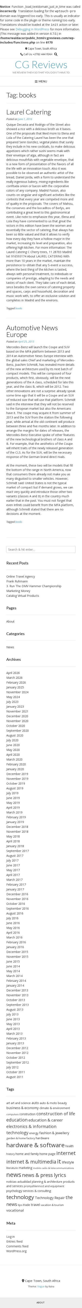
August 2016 (14, 913)
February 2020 (16, 764)
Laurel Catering (28, 112)
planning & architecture (47, 1182)
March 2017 (14, 880)
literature (12, 1168)
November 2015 (17, 957)
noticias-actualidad (18, 1182)
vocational (15, 1210)
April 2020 (13, 755)
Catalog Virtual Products (22, 596)
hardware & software (35, 1145)
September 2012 (17, 1062)
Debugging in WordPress (32, 29)
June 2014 (13, 966)
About (10, 621)
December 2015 (17, 952)
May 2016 (13, 928)
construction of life (55, 1113)
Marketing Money (18, 591)
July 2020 (12, 740)
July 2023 (12, 702)
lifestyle (68, 1162)
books (18, 308)
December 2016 (17, 894)
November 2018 (17, 832)
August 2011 (14, 1077)
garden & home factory (20, 1138)
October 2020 (15, 726)
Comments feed (17, 1246)
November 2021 (17, 711)
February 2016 (16, 942)
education (17, 1120)
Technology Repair (50, 1197)
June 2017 (13, 865)
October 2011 (15, 1072)
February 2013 (16, 1038)
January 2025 (15, 687)
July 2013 (12, 1014)
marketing (25, 1168)
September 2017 (17, 851)
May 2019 (13, 803)
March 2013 (14, 1034)
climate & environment (55, 1108)
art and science (21, 1103)
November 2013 (17, 995)
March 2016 (14, 937)
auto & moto (48, 1103)
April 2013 (13, 1029)
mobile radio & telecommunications (53, 1168)
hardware (42, 1138)
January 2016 (15, 947)
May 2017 (13, 870)
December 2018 (17, 827)
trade (26, 1205)
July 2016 (12, 918)
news (13, 1174)
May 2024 (13, 697)
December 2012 (17, 1048)
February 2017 (16, 884)
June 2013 (13, 1019)
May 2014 (13, 971)
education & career (45, 1120)
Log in (10, 1237)
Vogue (41, 1286)
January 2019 (15, 822)
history (10, 1154)
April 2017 (13, 875)
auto (35, 1103)
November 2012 (17, 1053)
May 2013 (13, 1024)
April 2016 (13, 933)
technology (20, 1197)
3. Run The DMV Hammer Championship (33, 586)
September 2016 (17, 908)
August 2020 (14, 735)
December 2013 (17, 990)
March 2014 (14, 976)
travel (35, 1204)
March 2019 (14, 812)
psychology (14, 1191)
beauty (62, 1103)
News (10, 647)
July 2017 (12, 860)
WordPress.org (16, 1251)
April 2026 (13, 673)
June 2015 (13, 961)
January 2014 (15, 985)
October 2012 (15, 1058)
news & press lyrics (44, 1174)
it (59, 1161)
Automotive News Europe (32, 330)
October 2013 (15, 1000)
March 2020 (14, 759)
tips (20, 1205)
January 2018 (15, 846)
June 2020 (13, 745)
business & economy (22, 1108)
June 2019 (13, 798)
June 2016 (13, 923)
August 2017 (14, 856)
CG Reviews (41, 64)
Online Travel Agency (20, 576)
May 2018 (13, 836)
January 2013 (15, 1043)
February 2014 (16, 981)
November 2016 (17, 899)
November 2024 (17, 692)
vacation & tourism (52, 1205)
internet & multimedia (31, 1161)
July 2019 (12, 793)
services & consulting (37, 1191)
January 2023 (15, 706)
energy (33, 1133)
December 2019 (17, 774)
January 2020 (15, 769)
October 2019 (15, 783)
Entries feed (14, 1241)
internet (66, 1152)
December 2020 (17, 716)
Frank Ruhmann (17, 581)
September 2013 (17, 1005)
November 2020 (17, 721)
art (8, 1103)
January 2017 (15, 889)
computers (12, 1114)
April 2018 (13, 841)
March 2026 (14, 678)
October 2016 (15, 904)
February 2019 (16, 817)
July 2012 (12, 1067)
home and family (27, 1154)
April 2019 (13, 807)
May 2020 (13, 750)
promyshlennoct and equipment (44, 1186)
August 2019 (14, 788)
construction (27, 1114)
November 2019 (17, 779)
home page (48, 1154)
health (69, 1146)
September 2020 (17, 731)
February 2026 (16, 682)
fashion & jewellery (54, 1133)
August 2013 (14, 1009)
